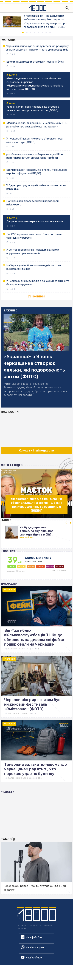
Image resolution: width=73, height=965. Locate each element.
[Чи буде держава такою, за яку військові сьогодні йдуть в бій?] (36, 530)
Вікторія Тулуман (18, 713)
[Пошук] (66, 8)
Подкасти (10, 411)
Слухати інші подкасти (36, 450)
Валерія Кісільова (18, 778)
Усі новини (36, 296)
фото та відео (12, 465)
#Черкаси (9, 590)
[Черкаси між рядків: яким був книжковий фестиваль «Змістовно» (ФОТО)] (36, 687)
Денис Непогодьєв (18, 649)
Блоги (7, 519)
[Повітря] (36, 567)
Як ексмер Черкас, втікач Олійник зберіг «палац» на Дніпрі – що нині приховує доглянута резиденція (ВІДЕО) (36, 504)
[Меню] (6, 8)
